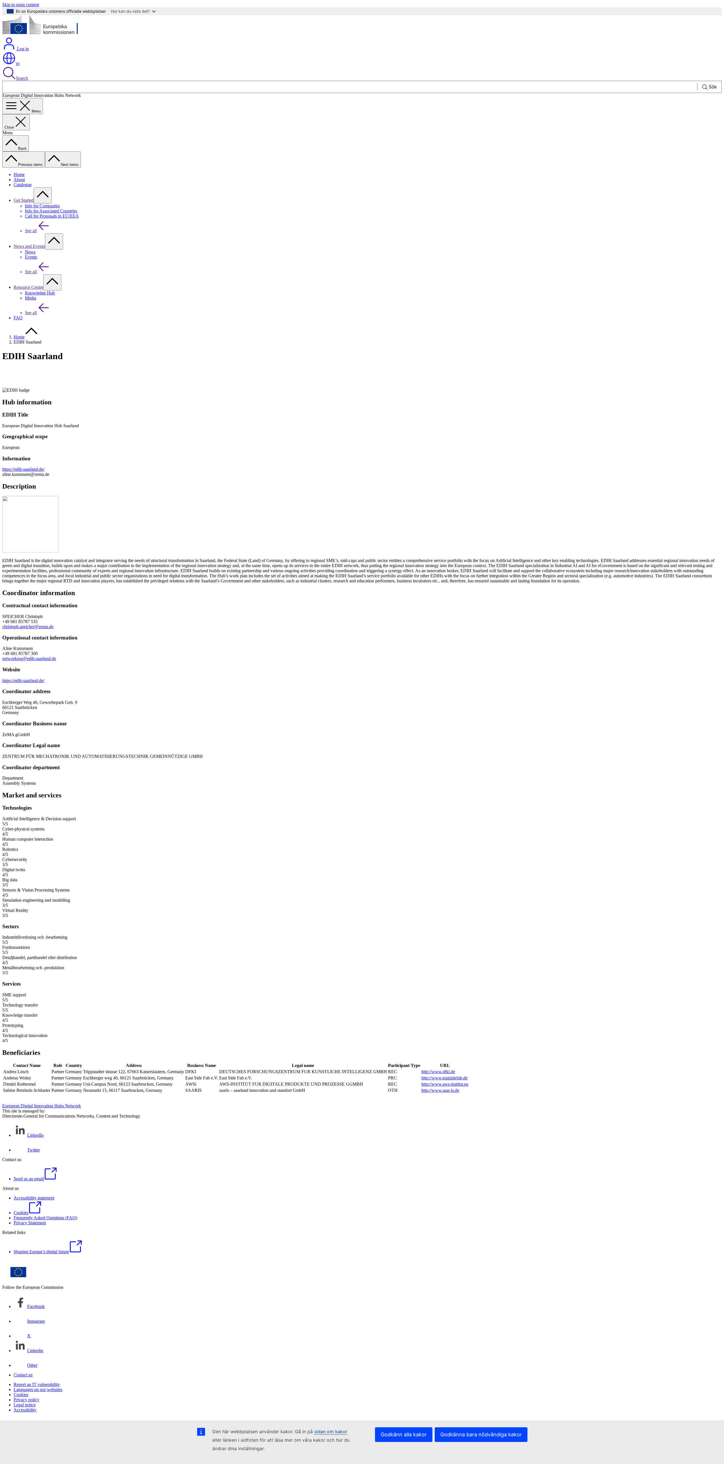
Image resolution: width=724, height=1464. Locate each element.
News (30, 252)
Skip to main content (20, 4)
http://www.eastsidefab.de (444, 1077)
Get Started (24, 200)
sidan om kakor (330, 1431)
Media (30, 298)
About (19, 179)
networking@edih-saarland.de (29, 658)
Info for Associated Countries (51, 211)
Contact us (23, 1374)
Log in (22, 48)
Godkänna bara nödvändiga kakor (481, 1434)
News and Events (29, 246)
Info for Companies (42, 205)
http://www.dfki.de (438, 1071)
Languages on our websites (38, 1389)
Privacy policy (26, 1399)
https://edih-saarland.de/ (23, 469)
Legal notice (25, 1404)
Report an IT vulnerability (37, 1384)
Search (22, 78)
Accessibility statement (34, 1198)
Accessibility (25, 1409)
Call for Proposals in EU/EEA (52, 216)
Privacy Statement (30, 1222)
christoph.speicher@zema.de (27, 626)
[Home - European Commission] (43, 34)
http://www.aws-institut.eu (444, 1084)
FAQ (18, 317)
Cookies (21, 1394)
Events (31, 257)
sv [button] (18, 63)
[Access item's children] (43, 195)
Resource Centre (28, 287)
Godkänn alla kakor (404, 1434)
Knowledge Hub (40, 292)
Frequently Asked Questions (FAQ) (45, 1217)
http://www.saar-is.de (440, 1090)
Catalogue (23, 184)
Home (19, 174)
